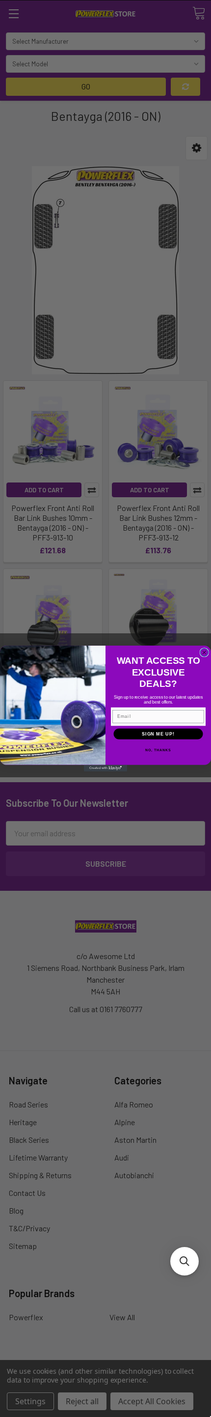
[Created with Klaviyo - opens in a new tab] (105, 768)
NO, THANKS (158, 750)
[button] (184, 1261)
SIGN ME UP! (158, 734)
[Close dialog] (204, 653)
